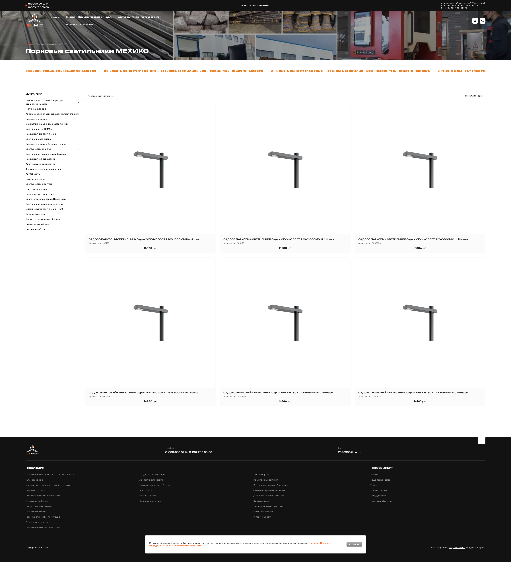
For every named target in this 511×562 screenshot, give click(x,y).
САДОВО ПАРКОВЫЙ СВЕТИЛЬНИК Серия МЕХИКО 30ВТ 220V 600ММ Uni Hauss (413, 392)
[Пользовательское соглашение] (186, 546)
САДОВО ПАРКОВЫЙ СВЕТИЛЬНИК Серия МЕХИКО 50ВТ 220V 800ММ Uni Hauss (413, 239)
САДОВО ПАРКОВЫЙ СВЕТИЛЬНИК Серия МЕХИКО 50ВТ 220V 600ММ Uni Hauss (278, 392)
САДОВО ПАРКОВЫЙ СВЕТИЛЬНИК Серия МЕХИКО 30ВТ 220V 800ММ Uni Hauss (143, 392)
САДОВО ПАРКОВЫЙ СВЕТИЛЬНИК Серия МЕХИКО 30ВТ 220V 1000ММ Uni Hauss (278, 239)
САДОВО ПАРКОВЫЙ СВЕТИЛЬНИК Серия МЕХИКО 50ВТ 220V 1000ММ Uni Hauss (144, 239)
